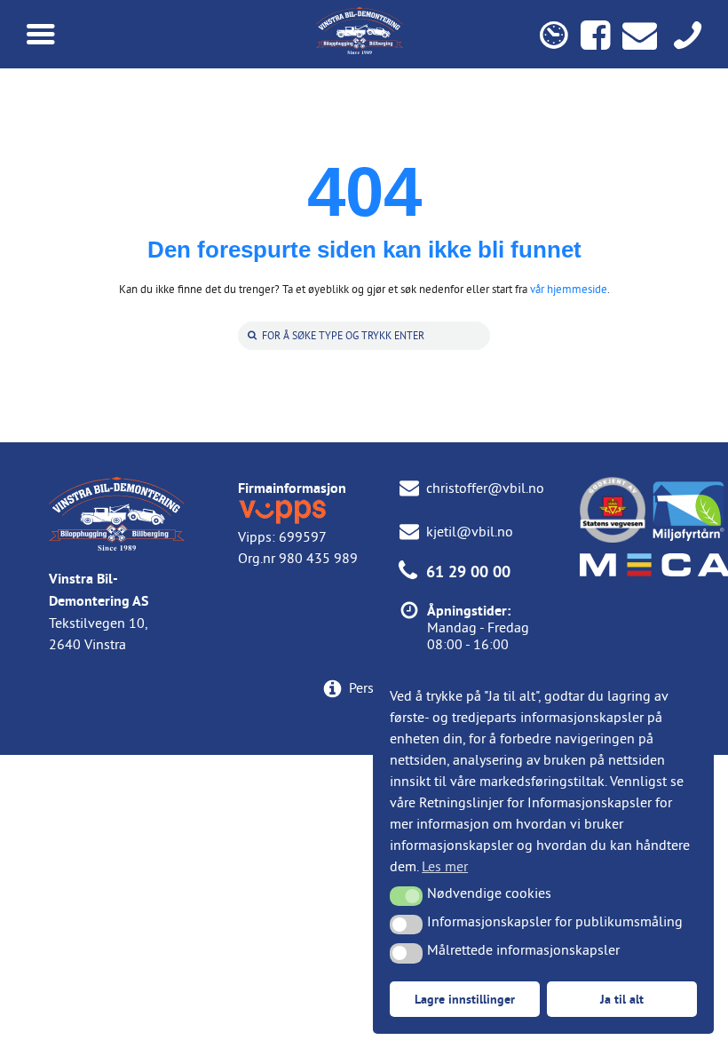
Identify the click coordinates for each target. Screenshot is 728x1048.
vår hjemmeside (568, 289)
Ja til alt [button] (622, 998)
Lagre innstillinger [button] (465, 998)
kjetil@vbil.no (469, 531)
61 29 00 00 (468, 571)
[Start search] (250, 335)
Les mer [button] (445, 866)
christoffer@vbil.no (485, 487)
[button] (406, 896)
